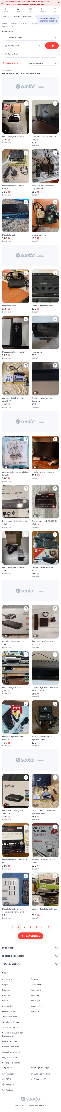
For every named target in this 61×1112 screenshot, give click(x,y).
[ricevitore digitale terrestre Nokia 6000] (15, 723)
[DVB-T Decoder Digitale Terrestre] (15, 797)
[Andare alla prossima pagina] (48, 927)
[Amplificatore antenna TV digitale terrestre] (45, 723)
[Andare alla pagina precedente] (12, 927)
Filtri (52, 45)
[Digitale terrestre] (15, 220)
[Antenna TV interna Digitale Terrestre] (45, 846)
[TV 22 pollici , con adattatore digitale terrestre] (45, 797)
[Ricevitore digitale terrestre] (45, 627)
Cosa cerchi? (8, 31)
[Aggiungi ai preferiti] (26, 103)
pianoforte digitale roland (22, 16)
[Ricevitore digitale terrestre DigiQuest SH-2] (45, 172)
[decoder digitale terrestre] (15, 627)
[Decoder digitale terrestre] (15, 123)
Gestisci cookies (9, 1011)
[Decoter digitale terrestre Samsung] (45, 385)
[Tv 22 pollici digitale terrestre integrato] (45, 123)
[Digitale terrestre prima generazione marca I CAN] (15, 895)
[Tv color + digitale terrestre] (45, 459)
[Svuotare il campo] (55, 37)
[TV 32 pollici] (45, 337)
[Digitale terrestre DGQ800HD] (45, 507)
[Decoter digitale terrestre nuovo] (45, 554)
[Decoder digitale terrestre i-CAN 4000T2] (15, 172)
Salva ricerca (12, 63)
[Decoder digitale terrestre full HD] (15, 846)
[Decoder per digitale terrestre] (15, 507)
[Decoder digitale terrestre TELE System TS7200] (45, 674)
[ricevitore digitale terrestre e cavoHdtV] (15, 385)
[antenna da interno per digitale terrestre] (15, 459)
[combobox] (30, 37)
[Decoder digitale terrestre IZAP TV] (45, 895)
